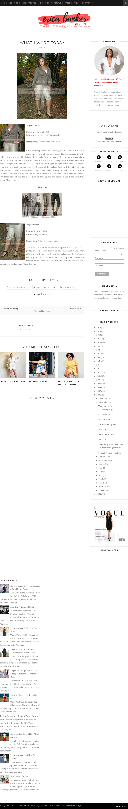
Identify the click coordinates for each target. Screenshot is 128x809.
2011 (98, 376)
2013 (98, 368)
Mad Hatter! (103, 429)
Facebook (98, 161)
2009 (98, 383)
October (102, 456)
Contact (86, 3)
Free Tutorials (29, 3)
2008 (98, 387)
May (100, 475)
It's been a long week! (108, 424)
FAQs (76, 3)
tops (49, 294)
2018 (98, 350)
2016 (98, 357)
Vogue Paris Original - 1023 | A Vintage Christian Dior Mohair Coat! (23, 673)
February (103, 486)
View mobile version (42, 311)
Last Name (99, 265)
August (102, 464)
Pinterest (98, 170)
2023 (98, 335)
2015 (98, 361)
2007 (98, 391)
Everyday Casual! (39, 381)
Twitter (109, 161)
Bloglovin (109, 170)
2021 (98, 338)
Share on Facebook (19, 287)
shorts (43, 294)
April (101, 479)
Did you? (102, 439)
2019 (98, 346)
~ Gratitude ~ (104, 414)
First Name (99, 258)
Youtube (120, 170)
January (102, 490)
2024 (98, 331)
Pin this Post (70, 287)
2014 (98, 365)
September (104, 460)
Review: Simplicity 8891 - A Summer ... (69, 383)
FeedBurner (115, 141)
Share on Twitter (46, 287)
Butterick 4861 (40, 231)
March (101, 483)
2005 (98, 494)
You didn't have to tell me (109, 453)
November (103, 402)
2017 (98, 353)
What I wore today (106, 434)
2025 (98, 327)
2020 (98, 342)
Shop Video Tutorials (50, 3)
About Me (13, 3)
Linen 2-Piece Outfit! (12, 381)
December (103, 398)
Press (67, 3)
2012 (98, 372)
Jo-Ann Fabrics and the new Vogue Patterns (19, 716)
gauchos (65, 247)
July (100, 468)
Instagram (120, 161)
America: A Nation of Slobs (22, 607)
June (101, 471)
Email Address (108, 251)
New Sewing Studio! (19, 776)
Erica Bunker (25, 325)
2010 (98, 380)
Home (2, 3)
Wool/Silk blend (40, 234)
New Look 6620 (42, 132)
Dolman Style (104, 419)
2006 (98, 395)
